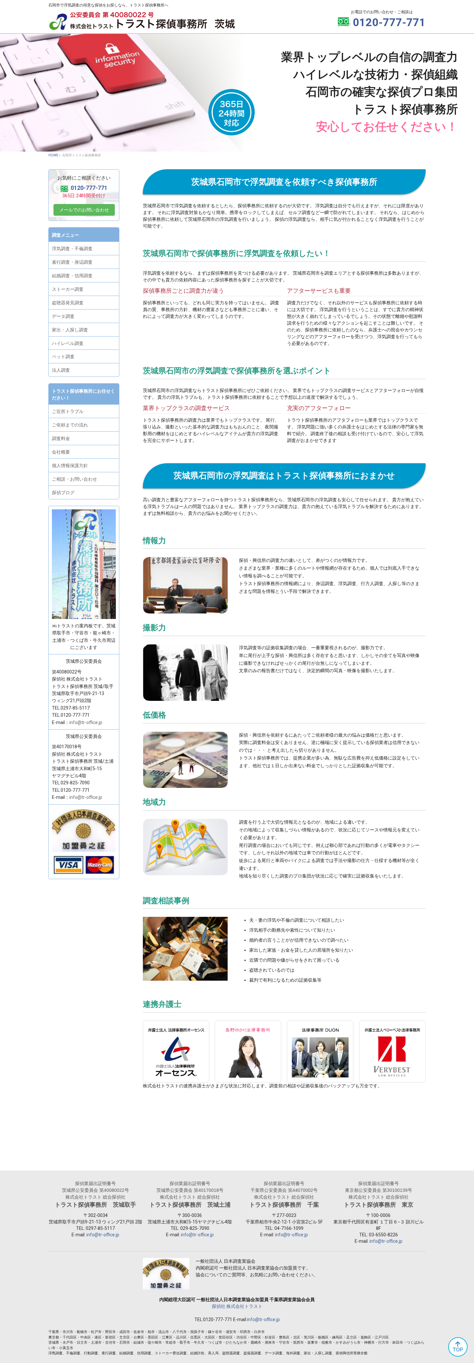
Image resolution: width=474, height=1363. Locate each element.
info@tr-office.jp (85, 722)
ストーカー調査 (68, 289)
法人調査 (61, 370)
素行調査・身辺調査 (72, 262)
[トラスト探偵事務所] (141, 25)
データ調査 (63, 316)
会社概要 (61, 452)
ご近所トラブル (68, 411)
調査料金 (61, 438)
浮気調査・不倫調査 (72, 248)
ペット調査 (63, 356)
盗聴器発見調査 (68, 302)
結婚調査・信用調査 (72, 275)
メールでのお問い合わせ (84, 209)
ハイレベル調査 (68, 343)
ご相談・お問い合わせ (74, 479)
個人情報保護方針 (70, 465)
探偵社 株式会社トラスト (237, 1306)
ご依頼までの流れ (70, 424)
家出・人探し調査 (70, 329)
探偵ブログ (63, 492)
